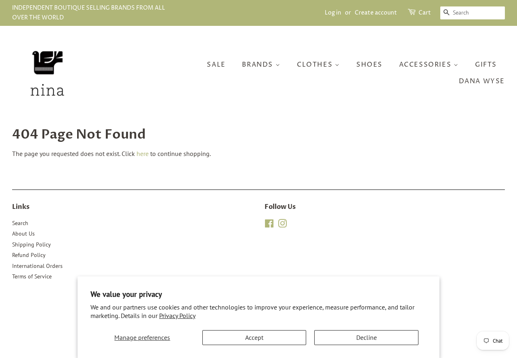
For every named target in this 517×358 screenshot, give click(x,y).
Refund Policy (29, 255)
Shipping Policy (31, 244)
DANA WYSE (482, 81)
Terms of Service (32, 276)
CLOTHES (316, 64)
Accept (254, 337)
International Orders (37, 266)
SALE (216, 64)
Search (20, 223)
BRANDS (258, 64)
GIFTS (486, 64)
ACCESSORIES (426, 64)
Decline (366, 337)
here (143, 154)
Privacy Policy (177, 316)
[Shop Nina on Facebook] (269, 225)
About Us (23, 233)
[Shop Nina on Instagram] (282, 225)
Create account (376, 13)
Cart (424, 13)
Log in (333, 13)
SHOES (369, 64)
